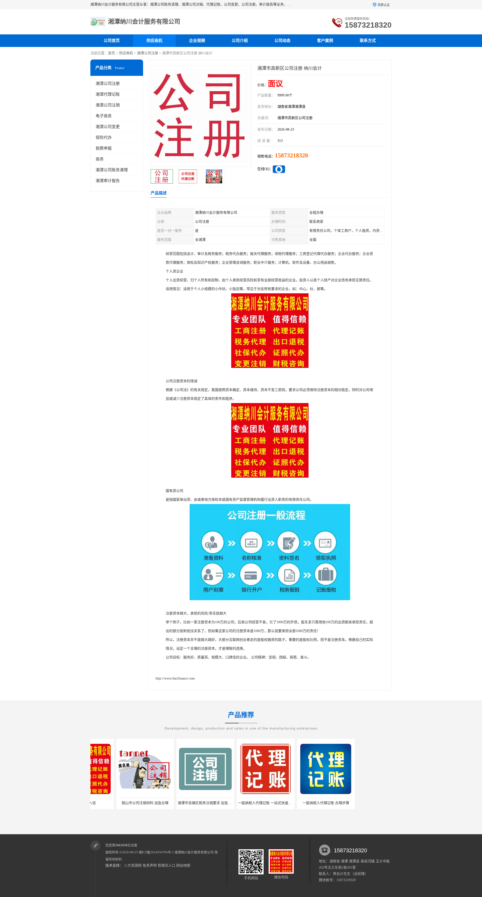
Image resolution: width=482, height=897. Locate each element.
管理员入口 (166, 865)
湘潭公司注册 (147, 53)
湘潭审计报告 (108, 181)
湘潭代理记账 (108, 94)
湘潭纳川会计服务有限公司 (194, 852)
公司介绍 (240, 40)
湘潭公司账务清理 (112, 170)
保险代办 (104, 137)
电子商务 (104, 116)
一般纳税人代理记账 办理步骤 (300, 803)
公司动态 (282, 40)
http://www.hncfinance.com (175, 678)
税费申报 (104, 148)
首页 (111, 53)
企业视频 (197, 40)
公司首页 (112, 40)
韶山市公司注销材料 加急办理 (119, 803)
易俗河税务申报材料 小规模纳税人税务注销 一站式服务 (376, 803)
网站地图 (183, 865)
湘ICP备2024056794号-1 (156, 852)
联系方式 (368, 40)
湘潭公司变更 (108, 127)
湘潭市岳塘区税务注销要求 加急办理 (180, 803)
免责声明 (150, 865)
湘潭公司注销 (108, 105)
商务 (100, 159)
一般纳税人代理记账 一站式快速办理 (240, 803)
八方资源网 (133, 865)
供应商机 (154, 40)
